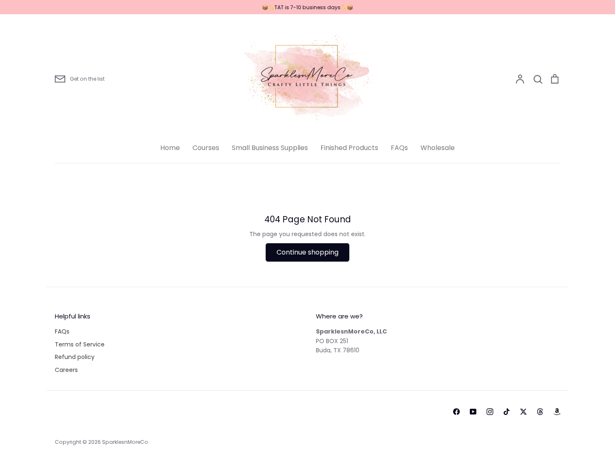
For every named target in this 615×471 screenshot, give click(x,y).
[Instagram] (490, 411)
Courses (205, 148)
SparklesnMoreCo (125, 442)
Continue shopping (307, 252)
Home (170, 148)
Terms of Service (80, 344)
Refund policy (75, 357)
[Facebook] (456, 411)
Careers (66, 370)
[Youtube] (473, 411)
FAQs (399, 148)
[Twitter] (523, 411)
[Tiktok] (506, 411)
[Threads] (540, 411)
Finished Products (349, 148)
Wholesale (437, 148)
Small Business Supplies (270, 148)
